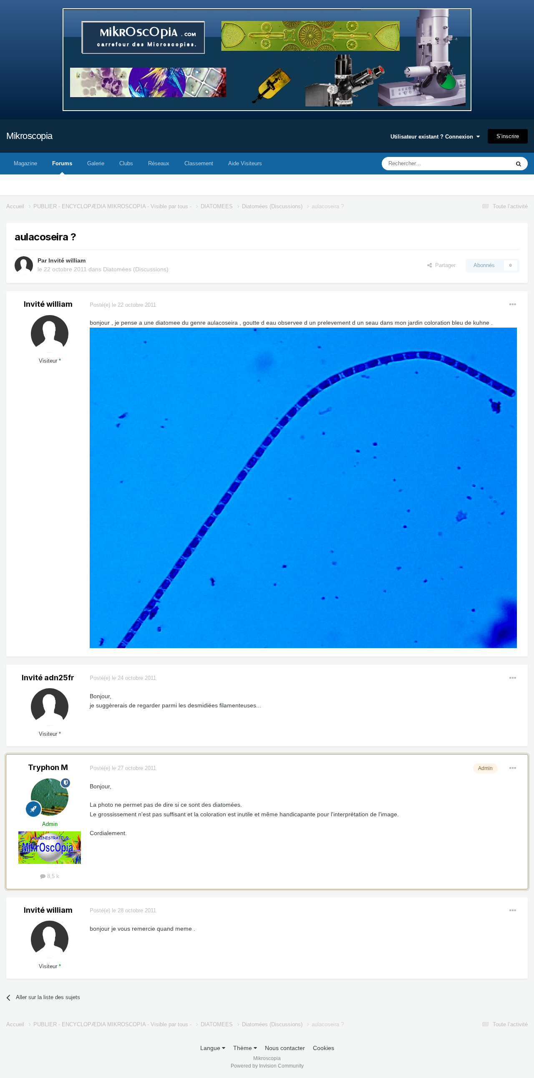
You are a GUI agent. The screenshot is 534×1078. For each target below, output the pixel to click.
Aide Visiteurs (245, 163)
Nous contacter (285, 1048)
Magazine (25, 163)
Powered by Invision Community (267, 1066)
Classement (198, 163)
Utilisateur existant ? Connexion (433, 137)
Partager (444, 265)
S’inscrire (507, 136)
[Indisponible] (303, 487)
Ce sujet (488, 164)
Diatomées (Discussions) (136, 269)
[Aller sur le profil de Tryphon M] (49, 797)
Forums (62, 163)
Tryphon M (48, 767)
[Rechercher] (518, 163)
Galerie (95, 163)
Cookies (323, 1048)
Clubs (126, 163)
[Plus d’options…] (512, 305)
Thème (243, 1048)
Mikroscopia (29, 136)
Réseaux (158, 163)
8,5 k (52, 876)
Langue (211, 1048)
